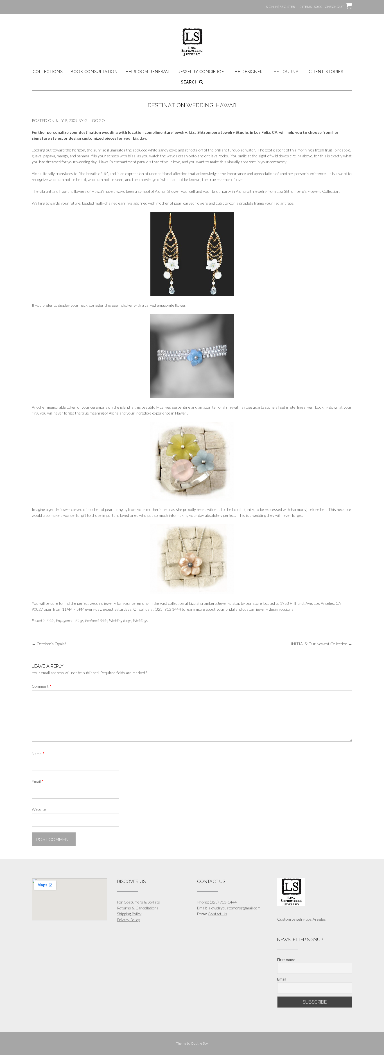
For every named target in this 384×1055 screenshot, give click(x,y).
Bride (50, 620)
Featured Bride (96, 620)
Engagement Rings (69, 620)
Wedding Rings (120, 620)
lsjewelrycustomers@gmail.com (234, 907)
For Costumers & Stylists (138, 902)
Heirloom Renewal (148, 71)
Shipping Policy (129, 913)
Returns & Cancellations (138, 907)
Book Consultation (94, 71)
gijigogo (94, 120)
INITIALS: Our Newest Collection (321, 643)
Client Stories (326, 71)
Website (39, 809)
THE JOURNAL (286, 71)
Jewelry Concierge (201, 71)
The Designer (247, 71)
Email (38, 781)
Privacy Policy (128, 919)
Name (38, 753)
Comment (41, 686)
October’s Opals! (49, 643)
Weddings (140, 620)
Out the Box (199, 1043)
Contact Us (217, 913)
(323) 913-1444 (223, 902)
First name (286, 959)
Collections (48, 71)
